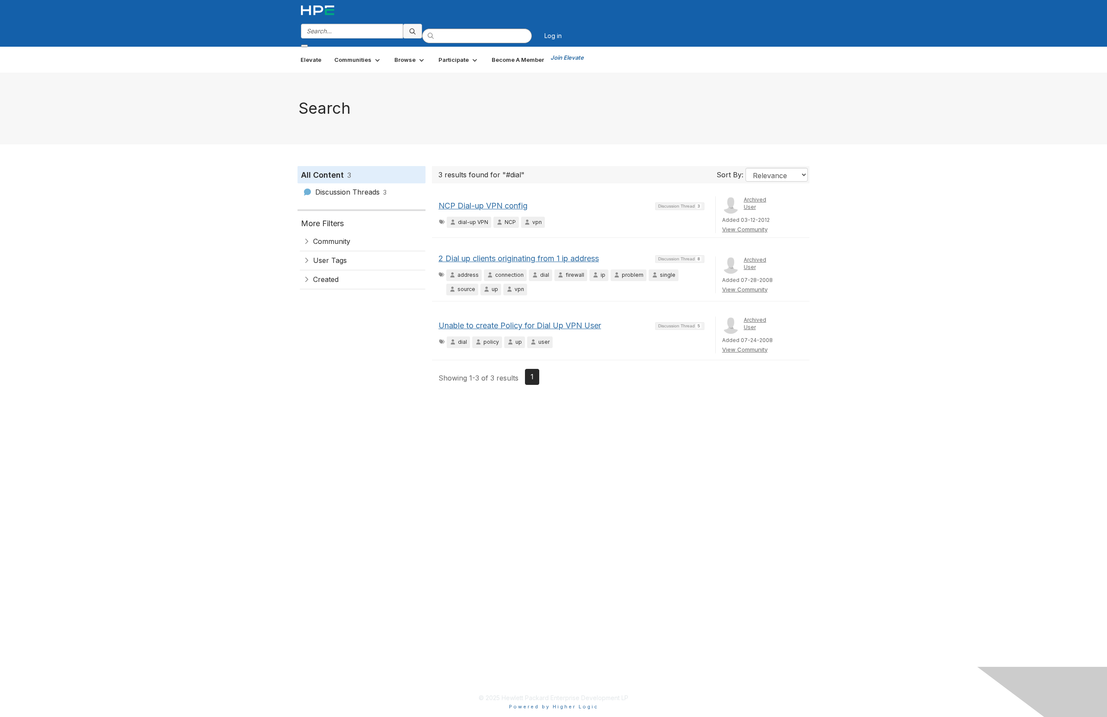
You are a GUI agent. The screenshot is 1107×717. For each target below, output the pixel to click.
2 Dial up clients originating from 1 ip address (518, 258)
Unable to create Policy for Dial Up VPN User (519, 325)
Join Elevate (567, 57)
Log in (553, 35)
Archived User (755, 203)
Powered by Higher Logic (553, 707)
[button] (358, 59)
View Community (745, 229)
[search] (412, 31)
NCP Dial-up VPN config (483, 205)
